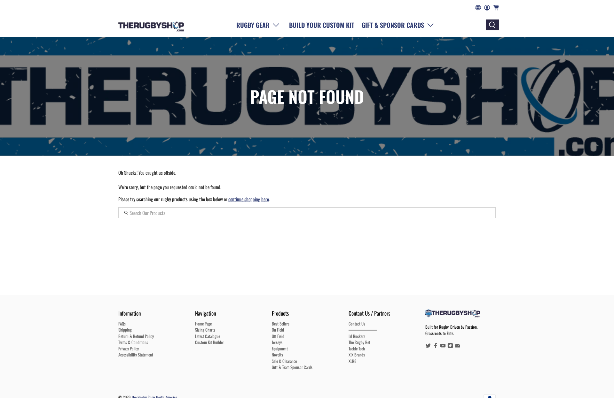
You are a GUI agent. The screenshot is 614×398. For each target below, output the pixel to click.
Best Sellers (280, 323)
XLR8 (352, 361)
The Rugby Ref (359, 342)
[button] (399, 24)
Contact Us (357, 323)
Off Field (278, 336)
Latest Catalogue (207, 336)
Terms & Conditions (133, 342)
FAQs (122, 323)
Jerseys (277, 342)
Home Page (203, 323)
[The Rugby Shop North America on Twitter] (428, 346)
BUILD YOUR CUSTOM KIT (321, 25)
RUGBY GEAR (253, 25)
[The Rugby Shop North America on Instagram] (450, 346)
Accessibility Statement (135, 354)
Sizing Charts (205, 329)
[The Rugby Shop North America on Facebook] (435, 346)
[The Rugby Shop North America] (151, 25)
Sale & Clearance (284, 361)
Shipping (125, 329)
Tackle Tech (357, 348)
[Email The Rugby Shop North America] (457, 346)
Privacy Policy (128, 348)
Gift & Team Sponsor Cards (292, 367)
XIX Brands (357, 354)
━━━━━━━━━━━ (363, 329)
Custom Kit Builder (209, 342)
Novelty (277, 354)
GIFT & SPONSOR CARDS (393, 25)
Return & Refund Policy (136, 336)
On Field (278, 329)
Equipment (280, 348)
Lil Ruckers (357, 336)
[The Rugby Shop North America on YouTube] (443, 346)
